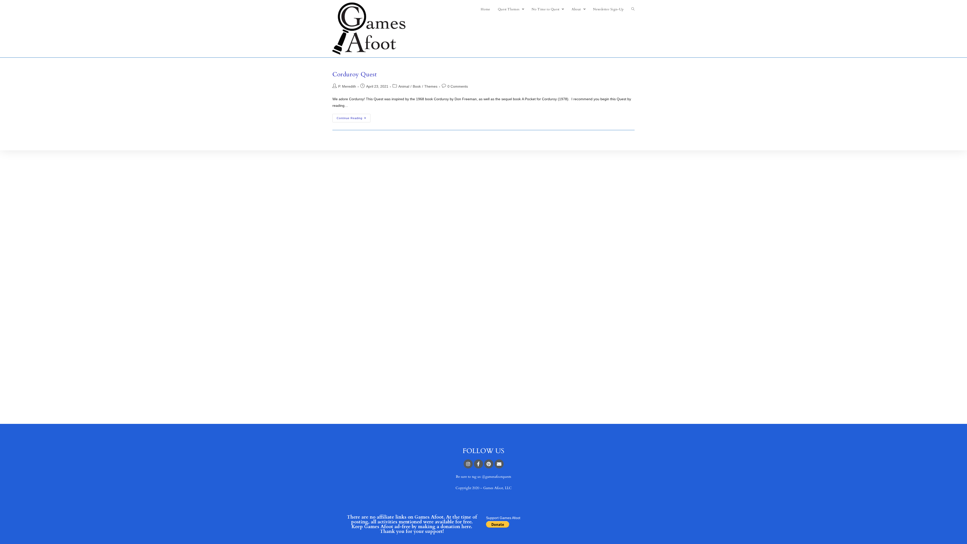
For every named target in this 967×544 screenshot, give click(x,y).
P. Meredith (347, 86)
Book (417, 86)
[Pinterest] (488, 463)
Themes (430, 86)
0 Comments (457, 86)
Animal (403, 86)
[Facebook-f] (478, 463)
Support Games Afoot (503, 518)
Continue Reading (349, 118)
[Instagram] (468, 463)
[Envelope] (499, 463)
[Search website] (633, 9)
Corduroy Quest (354, 74)
